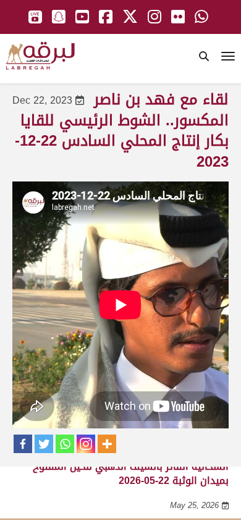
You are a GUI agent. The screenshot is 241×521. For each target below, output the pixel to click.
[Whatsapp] (65, 444)
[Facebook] (23, 444)
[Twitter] (44, 444)
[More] (107, 444)
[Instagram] (86, 444)
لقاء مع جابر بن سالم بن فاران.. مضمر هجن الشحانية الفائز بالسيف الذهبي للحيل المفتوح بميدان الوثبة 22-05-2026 (131, 466)
